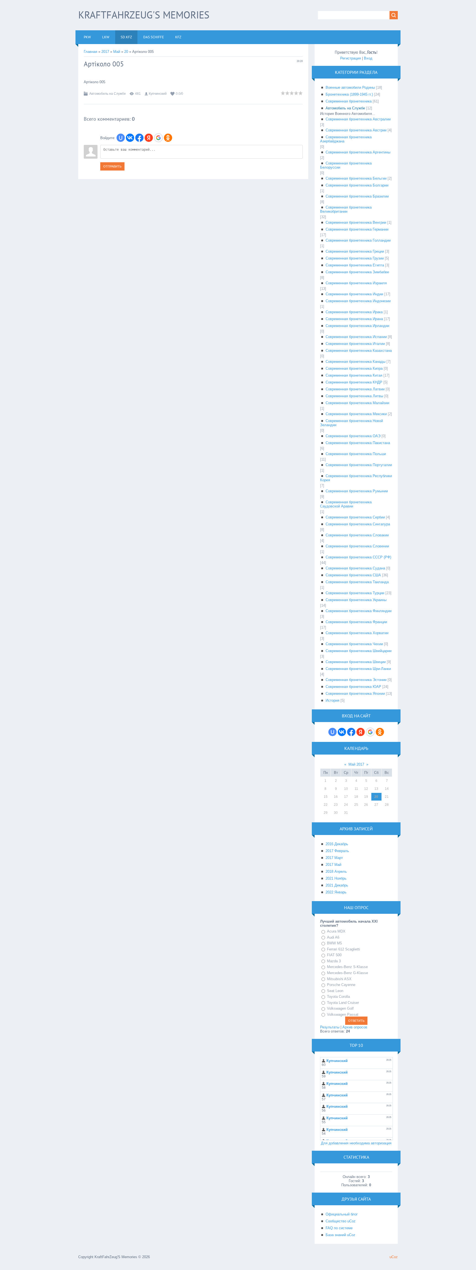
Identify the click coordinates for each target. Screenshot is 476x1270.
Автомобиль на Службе (107, 94)
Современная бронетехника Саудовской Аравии (346, 504)
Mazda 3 (334, 961)
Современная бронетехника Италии (355, 344)
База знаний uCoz (340, 1235)
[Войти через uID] (121, 138)
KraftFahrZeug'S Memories (143, 14)
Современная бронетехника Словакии (357, 535)
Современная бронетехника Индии (354, 294)
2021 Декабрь (337, 885)
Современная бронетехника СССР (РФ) (358, 557)
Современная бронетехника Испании (356, 337)
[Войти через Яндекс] (149, 138)
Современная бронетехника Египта (355, 265)
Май (116, 52)
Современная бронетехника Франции (356, 622)
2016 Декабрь (337, 844)
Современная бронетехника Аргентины (358, 152)
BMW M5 (334, 943)
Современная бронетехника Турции (355, 593)
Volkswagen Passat (342, 1014)
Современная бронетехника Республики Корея (356, 478)
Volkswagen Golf (340, 1008)
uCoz (394, 1257)
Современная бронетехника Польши (356, 454)
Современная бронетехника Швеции (356, 662)
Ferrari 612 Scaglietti (343, 949)
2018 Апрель (336, 871)
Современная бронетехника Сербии (355, 517)
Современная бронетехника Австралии (358, 119)
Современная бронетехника (349, 101)
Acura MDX (336, 931)
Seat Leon (335, 991)
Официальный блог (342, 1214)
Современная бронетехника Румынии (357, 491)
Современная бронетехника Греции (355, 251)
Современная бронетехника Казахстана (359, 350)
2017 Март (334, 858)
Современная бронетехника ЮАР (353, 687)
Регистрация (350, 58)
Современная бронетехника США (353, 575)
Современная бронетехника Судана (355, 568)
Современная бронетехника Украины (356, 600)
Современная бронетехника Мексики (356, 414)
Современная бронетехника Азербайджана (346, 139)
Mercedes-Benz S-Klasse (347, 967)
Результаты (329, 1027)
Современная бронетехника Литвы (354, 396)
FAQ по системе (339, 1228)
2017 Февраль (337, 851)
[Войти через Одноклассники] (168, 138)
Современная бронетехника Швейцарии (358, 651)
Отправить (112, 166)
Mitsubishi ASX (339, 979)
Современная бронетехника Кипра (354, 368)
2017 (105, 52)
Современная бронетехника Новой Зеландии (351, 423)
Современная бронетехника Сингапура (358, 524)
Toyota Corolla (338, 997)
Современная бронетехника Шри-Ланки (358, 669)
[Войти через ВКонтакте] (130, 138)
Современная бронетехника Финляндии (358, 611)
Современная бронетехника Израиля (356, 283)
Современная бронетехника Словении (357, 546)
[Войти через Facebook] (139, 138)
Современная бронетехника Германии (357, 229)
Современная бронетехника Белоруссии (346, 165)
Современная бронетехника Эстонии (356, 680)
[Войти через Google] (158, 137)
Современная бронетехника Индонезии (358, 301)
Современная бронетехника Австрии (356, 130)
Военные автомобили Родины (350, 87)
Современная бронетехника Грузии (355, 258)
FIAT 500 (334, 955)
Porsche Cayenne (341, 985)
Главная (90, 52)
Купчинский (158, 94)
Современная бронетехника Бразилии (357, 196)
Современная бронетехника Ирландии (357, 326)
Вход (368, 58)
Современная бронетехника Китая (354, 375)
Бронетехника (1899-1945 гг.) (349, 94)
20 (126, 52)
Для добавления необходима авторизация (356, 1143)
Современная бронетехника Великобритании (346, 209)
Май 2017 (356, 764)
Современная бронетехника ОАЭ (353, 436)
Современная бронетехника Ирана (354, 319)
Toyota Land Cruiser (343, 1003)
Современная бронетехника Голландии (358, 240)
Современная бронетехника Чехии (354, 644)
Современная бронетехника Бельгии (356, 178)
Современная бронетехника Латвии (355, 389)
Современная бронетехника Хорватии (357, 633)
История (332, 700)
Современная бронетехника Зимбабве (357, 272)
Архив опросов (354, 1027)
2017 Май (333, 865)
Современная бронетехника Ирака (354, 312)
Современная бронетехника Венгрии (356, 222)
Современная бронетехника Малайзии (357, 403)
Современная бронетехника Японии (355, 693)
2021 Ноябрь (336, 878)
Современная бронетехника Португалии (359, 465)
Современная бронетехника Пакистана (358, 443)
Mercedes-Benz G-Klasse (347, 973)
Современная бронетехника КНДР (354, 382)
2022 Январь (336, 892)
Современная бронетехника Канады (355, 362)
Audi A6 (333, 937)
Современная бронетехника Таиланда (357, 582)
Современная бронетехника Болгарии (357, 185)
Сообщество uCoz (341, 1221)
